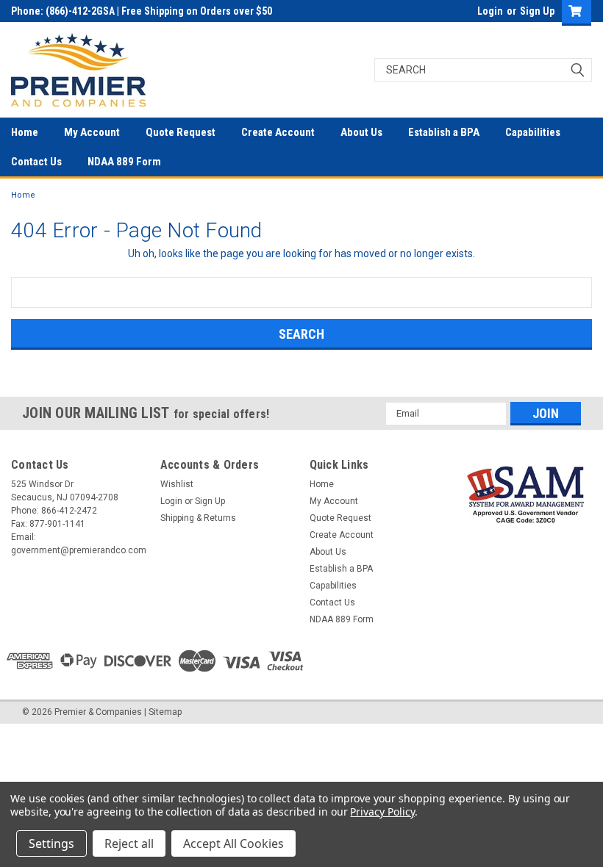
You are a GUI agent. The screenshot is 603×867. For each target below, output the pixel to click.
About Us (361, 132)
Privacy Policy (382, 812)
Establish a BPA (443, 132)
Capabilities (532, 132)
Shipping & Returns (198, 518)
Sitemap (165, 712)
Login (490, 11)
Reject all (129, 843)
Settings (51, 843)
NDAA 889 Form (124, 161)
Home (24, 132)
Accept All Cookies (233, 843)
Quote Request (180, 132)
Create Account (278, 132)
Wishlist (176, 484)
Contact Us (36, 161)
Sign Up (537, 11)
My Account (92, 132)
